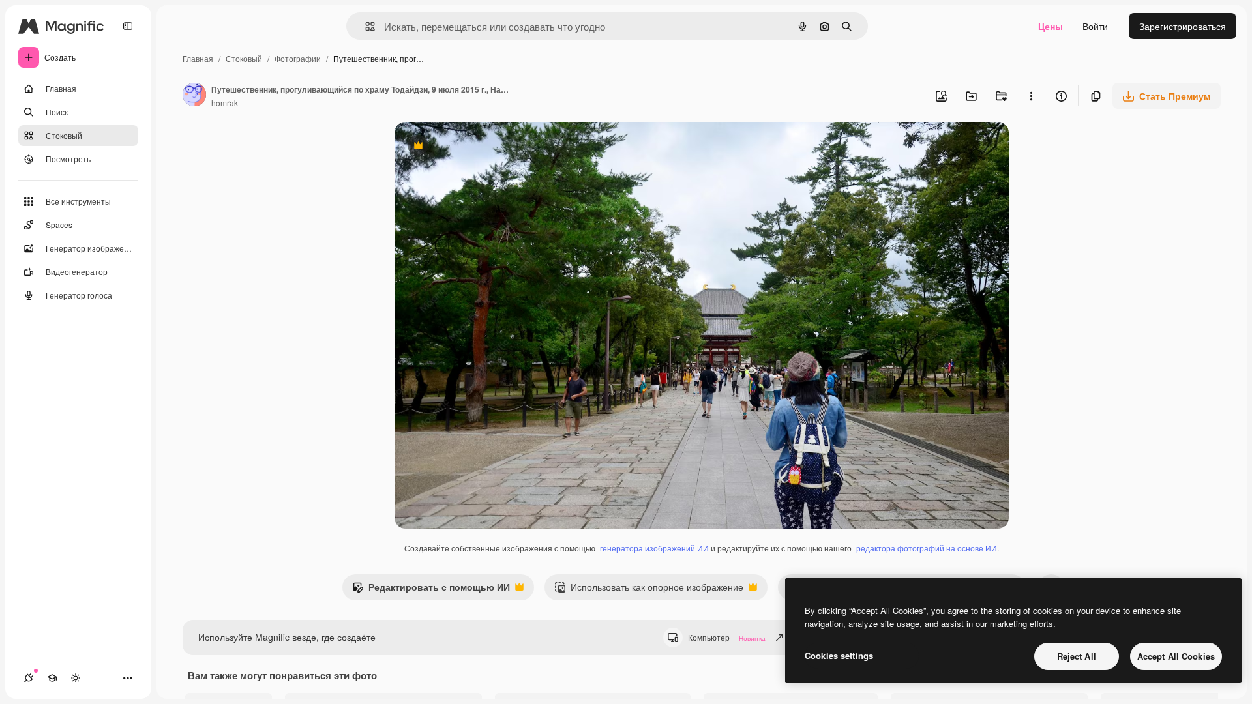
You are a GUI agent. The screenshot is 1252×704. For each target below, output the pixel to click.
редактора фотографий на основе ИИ (926, 547)
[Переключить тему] (75, 677)
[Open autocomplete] (365, 26)
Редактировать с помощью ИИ (431, 590)
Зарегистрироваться (1182, 26)
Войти (1095, 26)
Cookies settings (839, 655)
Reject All (1076, 656)
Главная (198, 58)
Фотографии (298, 58)
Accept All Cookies (1176, 656)
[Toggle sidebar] (127, 26)
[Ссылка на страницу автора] (194, 96)
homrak (224, 102)
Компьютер (727, 637)
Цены (1050, 26)
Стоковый (244, 58)
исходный (482, 147)
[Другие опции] (1031, 96)
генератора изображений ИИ (654, 547)
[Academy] (52, 677)
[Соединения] (28, 677)
